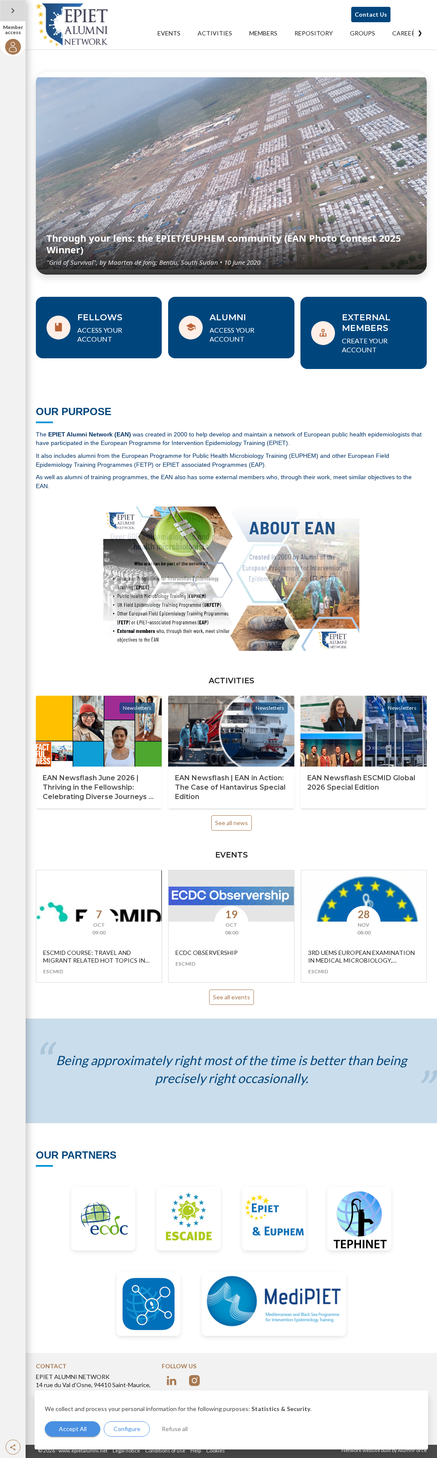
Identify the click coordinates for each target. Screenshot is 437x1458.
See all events (231, 997)
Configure (127, 1428)
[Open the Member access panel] (13, 10)
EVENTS (169, 33)
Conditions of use (165, 1450)
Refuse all (175, 1428)
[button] (13, 1447)
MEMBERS (263, 33)
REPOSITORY (313, 33)
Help (195, 1450)
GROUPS (362, 33)
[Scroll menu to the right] (420, 33)
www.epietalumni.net (83, 1450)
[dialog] (231, 1420)
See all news (231, 822)
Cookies (215, 1450)
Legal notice (126, 1450)
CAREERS (405, 33)
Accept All (73, 1428)
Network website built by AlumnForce (384, 1450)
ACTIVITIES (215, 33)
